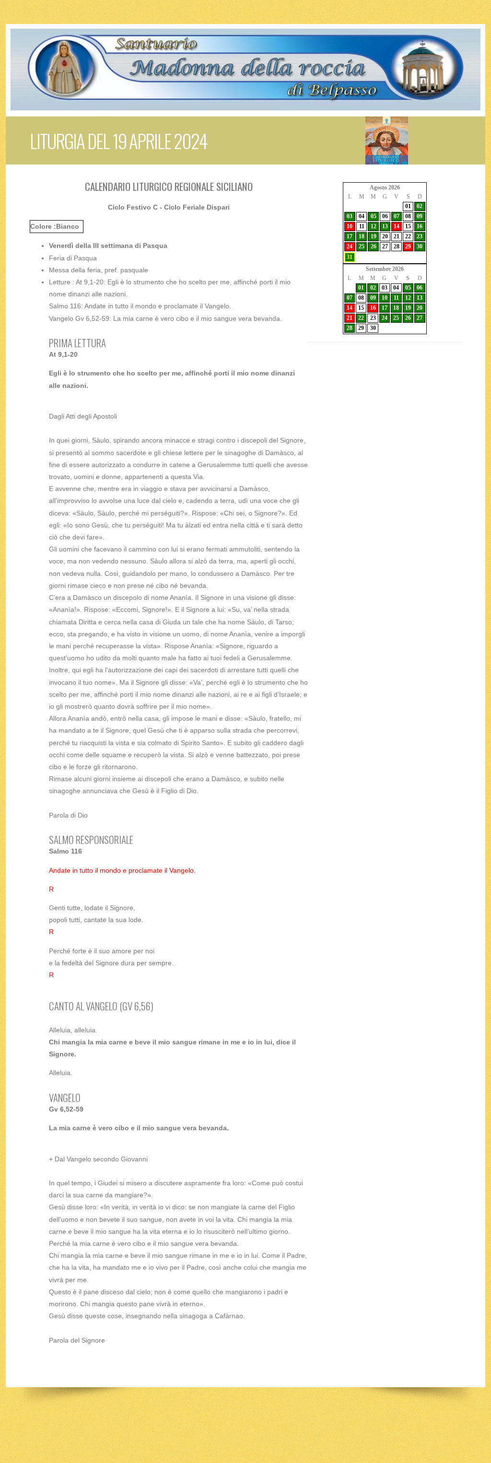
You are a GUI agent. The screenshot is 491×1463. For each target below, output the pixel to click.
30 (419, 246)
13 (385, 226)
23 (419, 236)
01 (408, 206)
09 (419, 216)
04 (361, 216)
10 (349, 226)
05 (373, 216)
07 (396, 216)
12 (373, 226)
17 (349, 236)
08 (408, 216)
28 (396, 246)
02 (419, 206)
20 (385, 236)
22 (408, 236)
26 (373, 246)
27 (385, 246)
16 (419, 226)
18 (361, 236)
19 (373, 236)
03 (349, 216)
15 (408, 226)
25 (361, 246)
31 (349, 257)
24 (349, 246)
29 (408, 246)
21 (396, 236)
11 (361, 226)
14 (396, 226)
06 (385, 216)
